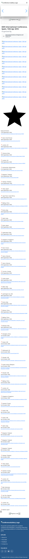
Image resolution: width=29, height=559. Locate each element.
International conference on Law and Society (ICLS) (10, 191)
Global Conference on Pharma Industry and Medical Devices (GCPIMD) (13, 498)
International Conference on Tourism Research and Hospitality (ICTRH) (13, 413)
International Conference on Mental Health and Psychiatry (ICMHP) (12, 184)
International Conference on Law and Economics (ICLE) (10, 140)
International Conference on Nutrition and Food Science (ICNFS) (12, 221)
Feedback (4, 542)
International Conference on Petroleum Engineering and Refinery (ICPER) (14, 399)
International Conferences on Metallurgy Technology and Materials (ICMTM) (14, 205)
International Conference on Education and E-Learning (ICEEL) (12, 170)
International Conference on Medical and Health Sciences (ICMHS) (12, 133)
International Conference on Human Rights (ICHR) (9, 177)
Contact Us (5, 544)
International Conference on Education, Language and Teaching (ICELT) (13, 259)
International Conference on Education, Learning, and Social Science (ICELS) (14, 505)
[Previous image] (10, 19)
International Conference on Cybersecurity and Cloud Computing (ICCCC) (14, 198)
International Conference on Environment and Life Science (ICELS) (12, 235)
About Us (4, 537)
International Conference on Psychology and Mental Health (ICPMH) (13, 156)
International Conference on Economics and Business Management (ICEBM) (14, 313)
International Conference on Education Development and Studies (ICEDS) (14, 383)
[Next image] (19, 19)
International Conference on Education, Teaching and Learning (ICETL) (13, 360)
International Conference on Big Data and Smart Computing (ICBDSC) (13, 163)
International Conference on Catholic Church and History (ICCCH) (12, 289)
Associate (4, 539)
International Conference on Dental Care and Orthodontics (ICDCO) (13, 228)
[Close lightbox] (1, 17)
